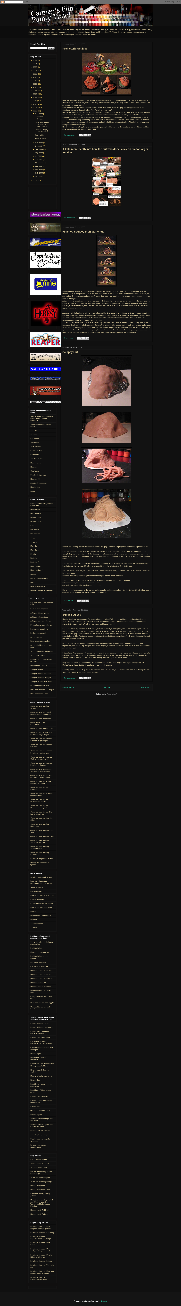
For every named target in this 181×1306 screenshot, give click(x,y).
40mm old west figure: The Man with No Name (40, 782)
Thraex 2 (33, 542)
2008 (35, 111)
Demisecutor (35, 510)
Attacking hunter (36, 459)
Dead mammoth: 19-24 (39, 982)
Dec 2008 (39, 114)
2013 (35, 94)
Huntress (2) (35, 479)
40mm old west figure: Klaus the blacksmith (41, 795)
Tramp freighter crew (38, 1167)
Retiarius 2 (34, 562)
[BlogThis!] (83, 135)
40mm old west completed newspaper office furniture (40, 713)
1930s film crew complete (40, 1178)
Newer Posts (68, 687)
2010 (35, 104)
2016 (35, 84)
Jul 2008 (38, 156)
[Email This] (80, 135)
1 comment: (69, 338)
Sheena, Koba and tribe (39, 1163)
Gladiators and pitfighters (40, 1110)
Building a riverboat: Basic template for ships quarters (40, 1227)
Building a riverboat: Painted (41, 1261)
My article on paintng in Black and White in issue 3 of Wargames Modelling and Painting (41, 1203)
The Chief (34, 431)
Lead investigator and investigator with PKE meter (41, 882)
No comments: (70, 135)
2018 (35, 77)
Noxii (32, 582)
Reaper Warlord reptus (39, 1096)
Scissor (33, 526)
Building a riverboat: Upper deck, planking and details (40, 1250)
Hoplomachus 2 (36, 570)
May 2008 (39, 163)
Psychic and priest (37, 899)
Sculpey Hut (70, 352)
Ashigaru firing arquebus (39, 613)
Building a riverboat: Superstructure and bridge (40, 1238)
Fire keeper (34, 439)
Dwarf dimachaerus (38, 586)
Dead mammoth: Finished (40, 987)
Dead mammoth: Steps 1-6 (40, 970)
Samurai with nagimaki (39, 609)
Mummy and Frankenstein (40, 916)
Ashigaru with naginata (39, 617)
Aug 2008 (39, 153)
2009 (35, 108)
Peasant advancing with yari (41, 625)
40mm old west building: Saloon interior (39, 848)
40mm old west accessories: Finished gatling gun (41, 764)
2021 (35, 71)
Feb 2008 (39, 173)
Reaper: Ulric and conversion (41, 1027)
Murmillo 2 (34, 550)
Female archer (36, 451)
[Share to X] (85, 135)
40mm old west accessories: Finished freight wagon (41, 740)
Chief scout (34, 471)
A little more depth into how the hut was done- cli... (42, 124)
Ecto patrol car (36, 891)
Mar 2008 (39, 170)
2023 (35, 67)
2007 (35, 181)
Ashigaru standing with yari (40, 677)
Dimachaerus (35, 514)
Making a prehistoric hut (39, 952)
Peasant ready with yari (39, 686)
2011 (35, 101)
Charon (33, 574)
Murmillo (33, 546)
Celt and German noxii (39, 578)
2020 (35, 74)
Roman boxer (35, 518)
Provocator (34, 530)
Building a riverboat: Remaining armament (38, 1278)
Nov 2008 (39, 143)
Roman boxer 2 (36, 522)
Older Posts (145, 687)
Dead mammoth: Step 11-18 (41, 978)
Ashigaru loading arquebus (40, 674)
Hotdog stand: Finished (39, 1214)
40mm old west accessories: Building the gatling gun (41, 752)
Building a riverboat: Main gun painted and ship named (42, 1272)
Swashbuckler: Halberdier (40, 1131)
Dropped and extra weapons (41, 590)
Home (107, 687)
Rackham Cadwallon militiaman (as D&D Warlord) (41, 1042)
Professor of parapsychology (41, 903)
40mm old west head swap (40, 718)
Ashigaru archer (36, 669)
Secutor (33, 554)
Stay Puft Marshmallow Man (41, 877)
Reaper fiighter (36, 1114)
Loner (32, 491)
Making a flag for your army (41, 1076)
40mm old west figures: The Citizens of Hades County (41, 776)
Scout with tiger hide (38, 475)
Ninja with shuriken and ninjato (42, 690)
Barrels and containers (39, 629)
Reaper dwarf (35, 1080)
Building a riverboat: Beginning (42, 1233)
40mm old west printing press (41, 728)
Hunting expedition (37, 1186)
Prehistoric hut (36, 948)
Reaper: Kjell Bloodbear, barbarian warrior (39, 1032)
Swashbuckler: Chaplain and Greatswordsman (41, 1126)
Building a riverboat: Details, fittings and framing (41, 1256)
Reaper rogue (35, 1054)
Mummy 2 (34, 920)
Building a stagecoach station (41, 859)
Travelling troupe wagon (39, 1135)
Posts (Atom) (112, 694)
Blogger (104, 1301)
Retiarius (33, 558)
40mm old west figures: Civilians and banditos (39, 801)
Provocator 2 (35, 534)
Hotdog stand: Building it (39, 1210)
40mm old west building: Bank (42, 836)
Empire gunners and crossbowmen (38, 1146)
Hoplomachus (35, 566)
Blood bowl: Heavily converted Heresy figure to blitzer (42, 1065)
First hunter (34, 455)
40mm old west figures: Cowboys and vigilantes (39, 807)
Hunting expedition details (40, 1190)
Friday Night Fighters (38, 1159)
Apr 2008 (39, 166)
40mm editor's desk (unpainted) (38, 723)
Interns (33, 912)
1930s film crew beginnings (41, 1182)
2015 (35, 87)
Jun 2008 (39, 159)
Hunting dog (35, 487)
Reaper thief (35, 1106)
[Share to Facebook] (87, 135)
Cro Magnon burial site (39, 966)
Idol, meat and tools (38, 962)
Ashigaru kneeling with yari (40, 621)
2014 (35, 91)
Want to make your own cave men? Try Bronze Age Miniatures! (41, 418)
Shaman (33, 434)
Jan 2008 (39, 176)
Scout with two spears (38, 483)
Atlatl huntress (35, 447)
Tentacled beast (36, 887)
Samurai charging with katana (42, 651)
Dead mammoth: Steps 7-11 (41, 974)
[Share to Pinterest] (90, 135)
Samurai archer (36, 637)
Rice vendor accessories (39, 641)
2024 (35, 64)
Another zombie (36, 924)
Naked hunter (35, 463)
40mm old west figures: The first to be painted (41, 813)
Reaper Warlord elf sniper (40, 1037)
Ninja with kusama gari (39, 694)
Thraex (33, 538)
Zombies (33, 928)
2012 (35, 97)
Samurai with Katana (38, 655)
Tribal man (34, 443)
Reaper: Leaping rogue (39, 1023)
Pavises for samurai (38, 633)
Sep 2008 (39, 149)
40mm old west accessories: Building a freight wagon (41, 733)
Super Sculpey (71, 614)
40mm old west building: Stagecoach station (39, 841)
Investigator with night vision (41, 907)
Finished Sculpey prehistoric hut (83, 231)
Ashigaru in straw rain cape (41, 682)
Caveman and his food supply (42, 1003)
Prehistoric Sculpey (74, 48)
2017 (35, 81)
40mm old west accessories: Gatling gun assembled (41, 758)
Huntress (33, 467)
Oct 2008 (39, 146)
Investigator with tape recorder (42, 895)
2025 (35, 60)
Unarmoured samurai (38, 665)
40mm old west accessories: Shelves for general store (41, 770)
